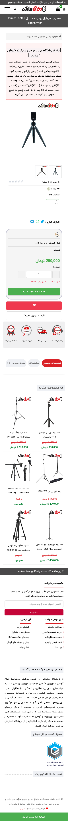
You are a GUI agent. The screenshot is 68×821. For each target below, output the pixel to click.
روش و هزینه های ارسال (18, 642)
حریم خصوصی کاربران (52, 632)
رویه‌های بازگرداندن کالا (19, 637)
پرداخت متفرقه (55, 627)
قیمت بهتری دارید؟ (34, 315)
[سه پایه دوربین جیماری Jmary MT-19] (49, 413)
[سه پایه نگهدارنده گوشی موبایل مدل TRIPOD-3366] (18, 526)
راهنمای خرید (23, 627)
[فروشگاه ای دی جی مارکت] (34, 9)
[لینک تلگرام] (32, 222)
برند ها (58, 647)
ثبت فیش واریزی (53, 642)
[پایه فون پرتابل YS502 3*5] (49, 469)
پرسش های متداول (21, 632)
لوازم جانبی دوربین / (46, 36)
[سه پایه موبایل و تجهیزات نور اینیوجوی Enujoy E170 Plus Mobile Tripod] (49, 526)
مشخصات (34, 363)
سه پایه (31, 36)
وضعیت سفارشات (53, 637)
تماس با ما (24, 647)
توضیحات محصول (52, 363)
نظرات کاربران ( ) (16, 363)
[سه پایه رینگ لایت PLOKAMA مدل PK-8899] (18, 413)
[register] (64, 10)
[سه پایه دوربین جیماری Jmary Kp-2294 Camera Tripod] (18, 469)
